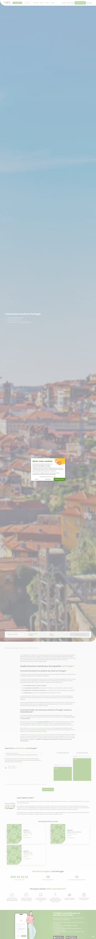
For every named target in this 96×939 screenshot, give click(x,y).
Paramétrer (48, 479)
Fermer (36, 479)
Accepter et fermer (59, 479)
